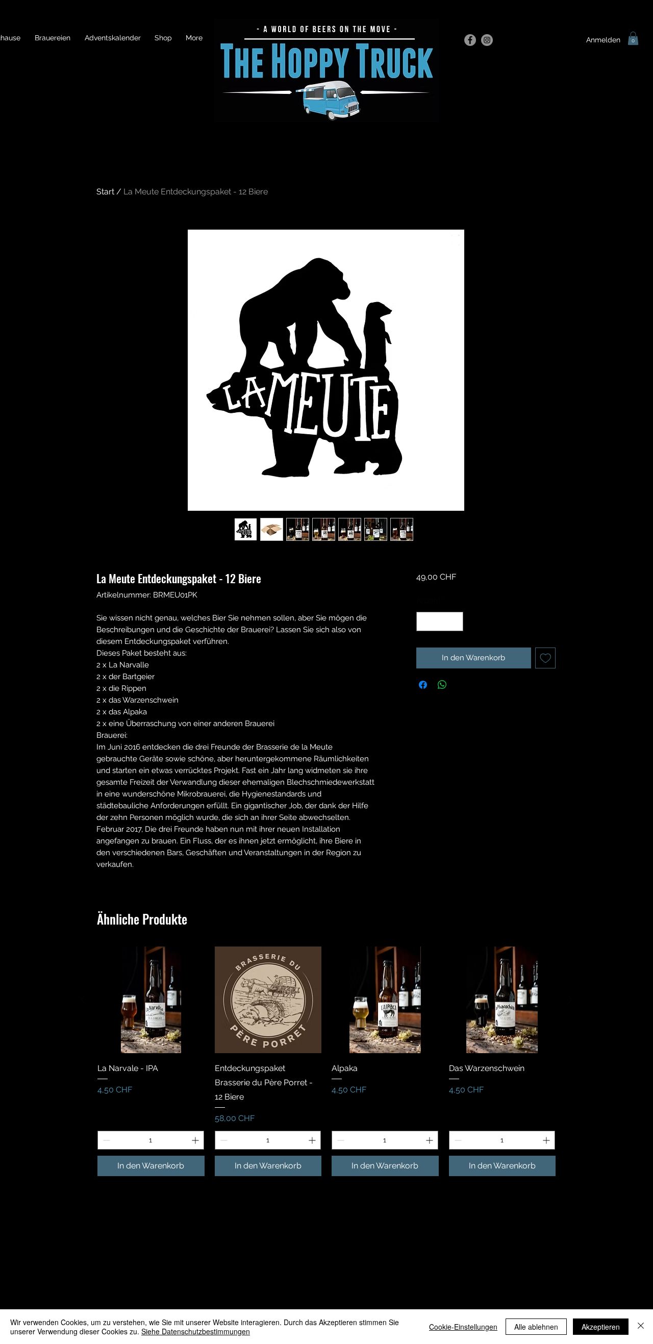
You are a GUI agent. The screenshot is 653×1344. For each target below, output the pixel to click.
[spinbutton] (439, 621)
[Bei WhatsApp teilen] (442, 685)
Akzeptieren (601, 1327)
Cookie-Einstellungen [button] (463, 1327)
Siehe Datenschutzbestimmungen (195, 1331)
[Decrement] (425, 621)
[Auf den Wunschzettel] (545, 658)
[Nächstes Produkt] (570, 999)
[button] (633, 38)
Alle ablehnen (536, 1327)
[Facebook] (470, 40)
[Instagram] (487, 40)
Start (105, 191)
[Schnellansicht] (151, 1000)
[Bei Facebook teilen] (423, 685)
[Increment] (455, 621)
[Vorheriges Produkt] (83, 999)
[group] (326, 1061)
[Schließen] (641, 1326)
